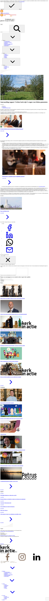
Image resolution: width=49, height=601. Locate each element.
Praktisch (4, 40)
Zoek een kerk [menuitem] (6, 45)
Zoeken (3, 599)
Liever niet (2, 9)
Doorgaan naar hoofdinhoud (4, 13)
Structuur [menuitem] (5, 67)
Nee (4, 255)
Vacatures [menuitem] (5, 57)
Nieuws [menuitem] (5, 56)
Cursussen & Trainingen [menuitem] (8, 42)
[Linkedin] (36, 560)
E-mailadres (2, 279)
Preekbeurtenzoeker (7, 575)
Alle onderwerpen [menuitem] (7, 41)
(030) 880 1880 (2, 531)
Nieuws (1, 74)
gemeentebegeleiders (42, 186)
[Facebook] (7, 560)
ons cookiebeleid (21, 1)
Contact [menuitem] (5, 68)
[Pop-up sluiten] (8, 260)
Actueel (4, 53)
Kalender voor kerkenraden (8, 574)
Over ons (4, 65)
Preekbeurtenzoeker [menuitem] (7, 44)
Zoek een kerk (6, 576)
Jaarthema (5, 586)
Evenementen (6, 585)
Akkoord (20, 9)
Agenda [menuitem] (5, 54)
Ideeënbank (6, 573)
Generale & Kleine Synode (6, 107)
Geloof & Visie (6, 597)
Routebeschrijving (3, 535)
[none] (25, 39)
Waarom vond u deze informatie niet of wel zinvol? (8, 275)
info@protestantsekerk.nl (10, 531)
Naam (1, 278)
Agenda (5, 584)
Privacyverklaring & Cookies (10, 535)
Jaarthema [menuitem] (5, 55)
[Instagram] (22, 560)
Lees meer (2, 385)
